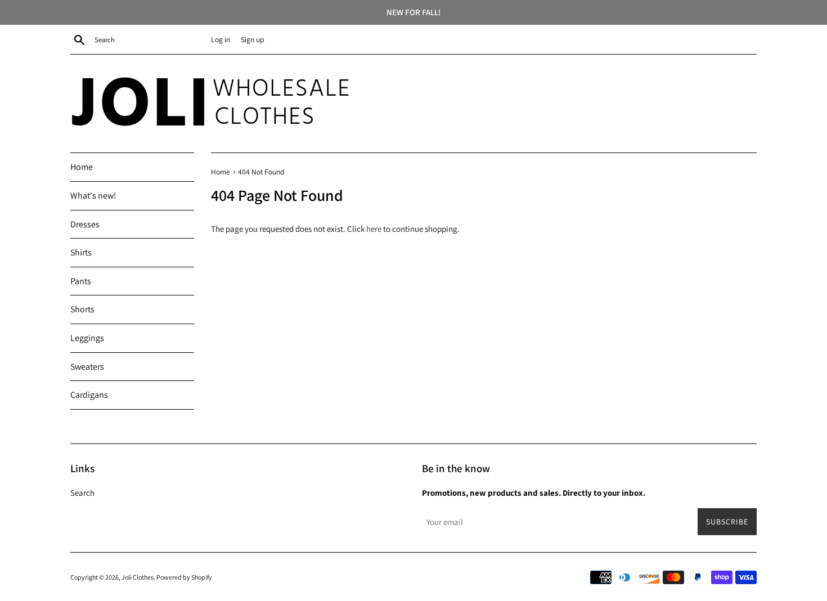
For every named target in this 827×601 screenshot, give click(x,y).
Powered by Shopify (184, 577)
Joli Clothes (138, 577)
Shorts (82, 309)
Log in (220, 39)
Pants (80, 281)
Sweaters (87, 367)
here (373, 228)
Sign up (252, 39)
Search (82, 492)
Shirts (81, 252)
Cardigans (89, 395)
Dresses (85, 224)
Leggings (87, 338)
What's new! (93, 195)
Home (81, 167)
